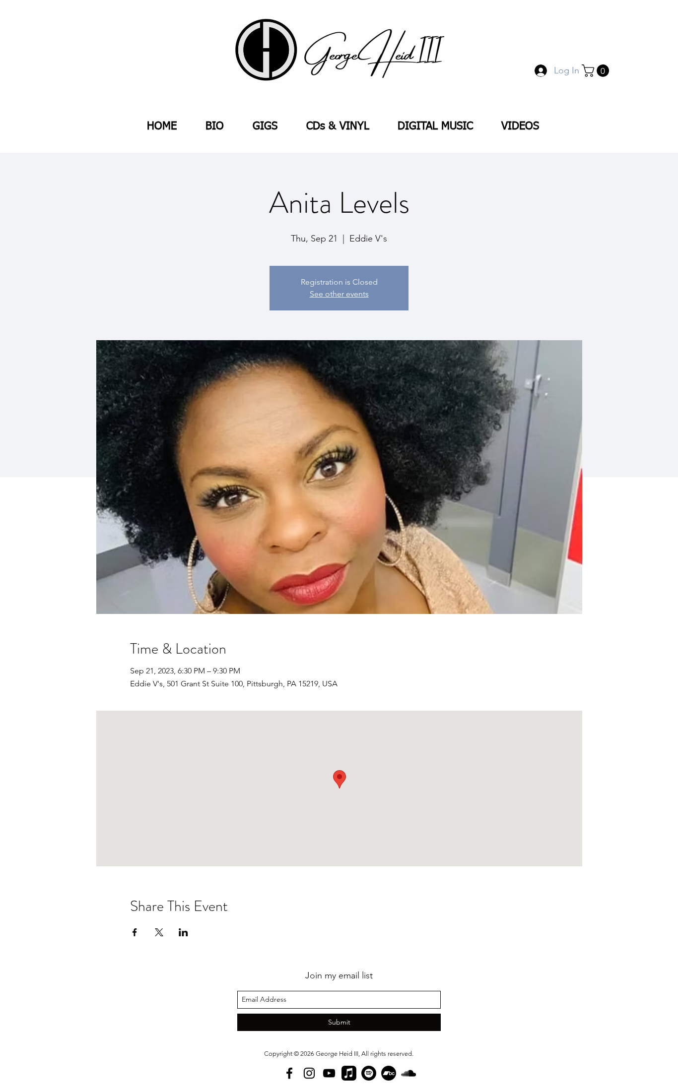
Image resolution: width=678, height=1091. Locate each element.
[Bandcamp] (388, 1073)
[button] (597, 70)
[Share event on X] (159, 932)
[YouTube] (329, 1073)
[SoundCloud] (408, 1073)
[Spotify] (368, 1073)
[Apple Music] (348, 1073)
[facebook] (289, 1073)
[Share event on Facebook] (134, 932)
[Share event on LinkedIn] (183, 932)
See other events (339, 294)
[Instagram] (309, 1073)
